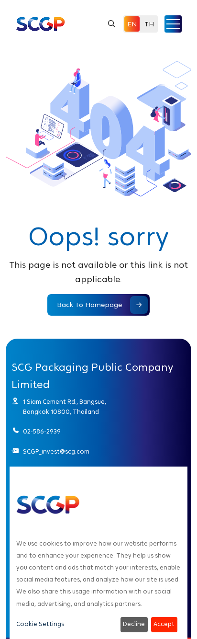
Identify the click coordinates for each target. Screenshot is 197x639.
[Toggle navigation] (173, 24)
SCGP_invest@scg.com (56, 451)
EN (132, 24)
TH (149, 24)
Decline (134, 624)
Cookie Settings (40, 624)
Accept (164, 624)
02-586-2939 (42, 431)
